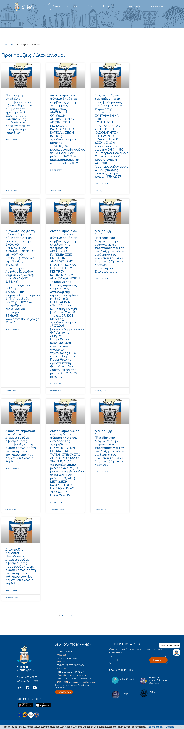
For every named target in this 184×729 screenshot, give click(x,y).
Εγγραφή (158, 660)
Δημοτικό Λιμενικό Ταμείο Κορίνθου (157, 680)
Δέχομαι (170, 727)
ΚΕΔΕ (125, 694)
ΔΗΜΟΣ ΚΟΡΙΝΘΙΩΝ (30, 7)
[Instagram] (20, 687)
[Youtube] (34, 687)
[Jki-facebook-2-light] (27, 687)
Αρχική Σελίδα (8, 45)
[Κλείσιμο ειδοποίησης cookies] (180, 727)
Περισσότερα (155, 727)
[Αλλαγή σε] (168, 6)
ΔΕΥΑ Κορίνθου (128, 679)
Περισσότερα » (12, 140)
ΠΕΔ (152, 692)
